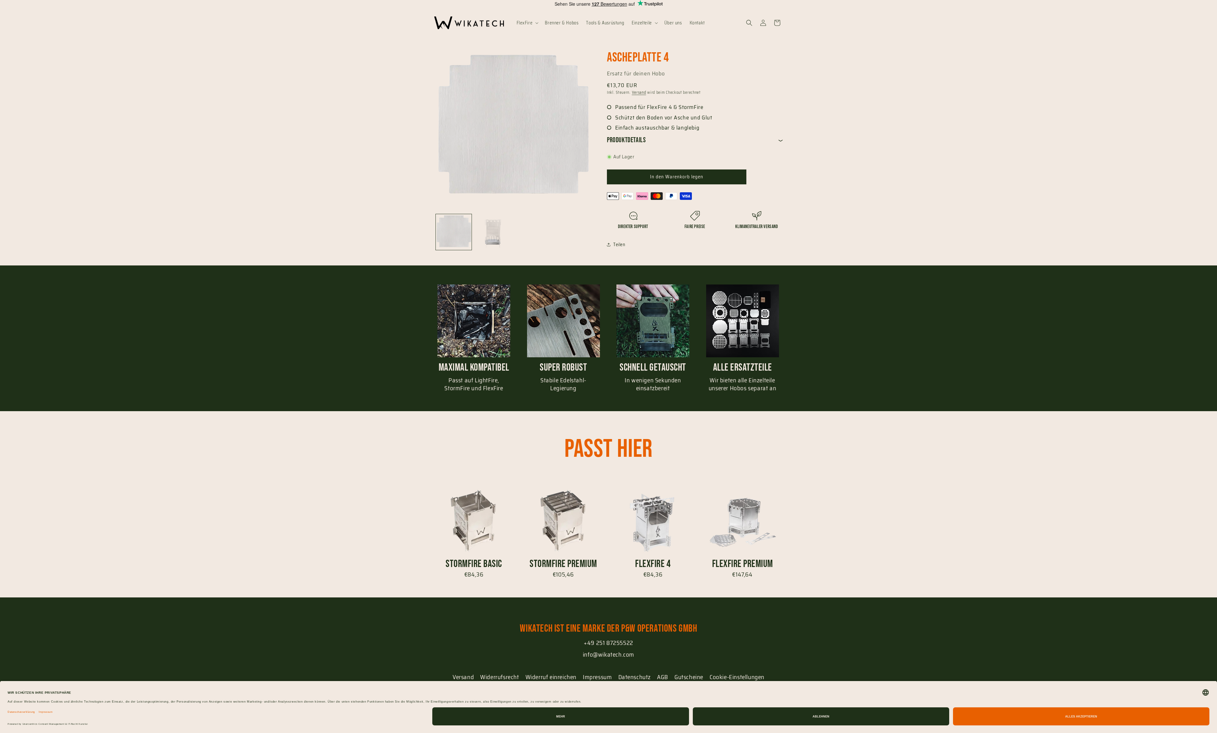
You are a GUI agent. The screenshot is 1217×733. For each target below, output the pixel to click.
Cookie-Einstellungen (737, 677)
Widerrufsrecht (499, 677)
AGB (662, 677)
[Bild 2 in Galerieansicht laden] (493, 232)
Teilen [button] (619, 244)
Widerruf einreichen (550, 677)
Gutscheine (688, 677)
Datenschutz (634, 677)
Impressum (597, 677)
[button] (527, 22)
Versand (639, 92)
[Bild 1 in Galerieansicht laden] (454, 232)
